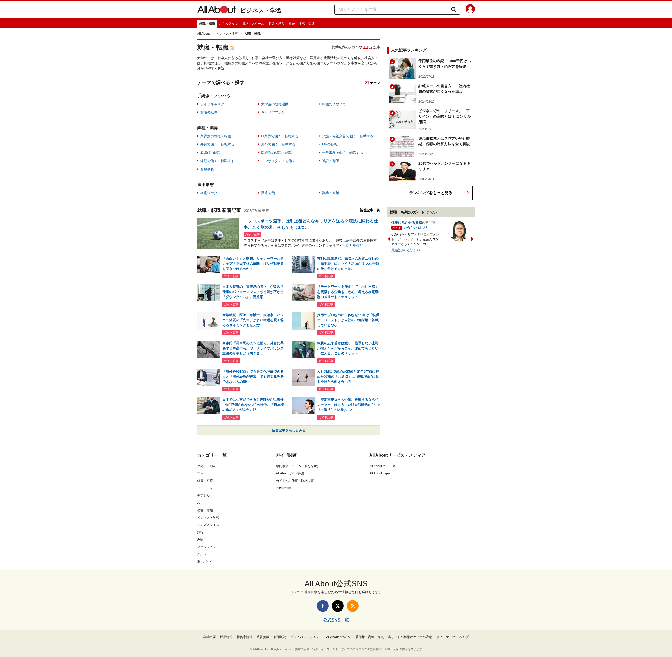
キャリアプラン (273, 112)
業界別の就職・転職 (215, 136)
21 (367, 83)
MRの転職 (330, 144)
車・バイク (205, 562)
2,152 (367, 47)
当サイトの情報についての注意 (410, 637)
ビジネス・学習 (261, 10)
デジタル (203, 495)
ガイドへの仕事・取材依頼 (295, 481)
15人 (431, 212)
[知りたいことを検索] (453, 9)
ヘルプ (464, 637)
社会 (291, 23)
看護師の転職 (210, 153)
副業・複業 (330, 193)
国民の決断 (284, 488)
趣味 (200, 539)
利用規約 (280, 637)
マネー (202, 473)
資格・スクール (253, 23)
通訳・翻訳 (330, 161)
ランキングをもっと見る (431, 192)
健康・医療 (205, 481)
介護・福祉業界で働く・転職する (347, 136)
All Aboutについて (338, 637)
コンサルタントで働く (278, 161)
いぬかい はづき (415, 228)
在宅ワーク (208, 193)
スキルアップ (228, 23)
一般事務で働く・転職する (342, 153)
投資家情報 (245, 637)
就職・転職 (207, 23)
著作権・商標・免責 (369, 637)
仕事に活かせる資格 (406, 223)
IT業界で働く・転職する (279, 136)
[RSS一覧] (353, 606)
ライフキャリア (212, 104)
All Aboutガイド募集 (290, 473)
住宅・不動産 (206, 466)
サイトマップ (445, 637)
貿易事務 (207, 169)
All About (203, 33)
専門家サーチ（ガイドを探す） (298, 466)
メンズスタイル (208, 525)
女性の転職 (208, 112)
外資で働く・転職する (217, 144)
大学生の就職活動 (274, 104)
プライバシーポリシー (306, 637)
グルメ (202, 554)
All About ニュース (382, 466)
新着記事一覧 (370, 210)
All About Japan (380, 473)
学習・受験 (307, 23)
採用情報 (226, 637)
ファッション (206, 547)
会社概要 (209, 637)
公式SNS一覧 (336, 620)
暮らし (202, 503)
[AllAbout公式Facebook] (323, 606)
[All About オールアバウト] (216, 10)
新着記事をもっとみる (289, 430)
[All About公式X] (338, 606)
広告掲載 (263, 637)
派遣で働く (269, 193)
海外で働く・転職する (278, 144)
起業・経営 (276, 23)
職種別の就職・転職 (276, 153)
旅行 (200, 532)
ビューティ (205, 488)
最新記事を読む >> (406, 250)
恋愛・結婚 (205, 510)
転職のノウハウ (334, 104)
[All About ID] (470, 9)
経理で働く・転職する (217, 161)
